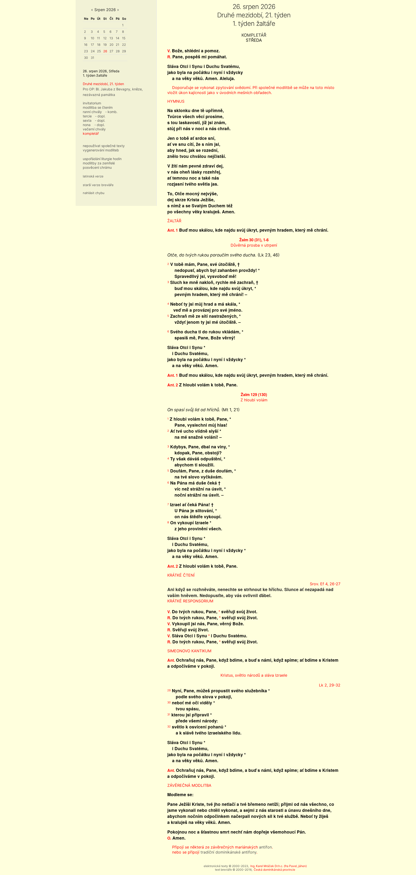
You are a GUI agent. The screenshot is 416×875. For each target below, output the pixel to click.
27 (111, 51)
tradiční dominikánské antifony (228, 852)
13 (111, 38)
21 (117, 45)
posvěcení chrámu (97, 167)
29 (124, 51)
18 (98, 45)
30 (86, 58)
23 (86, 51)
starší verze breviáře (98, 185)
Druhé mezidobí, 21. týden (103, 84)
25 (99, 51)
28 (118, 51)
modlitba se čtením (98, 107)
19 (105, 45)
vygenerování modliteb (101, 150)
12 (105, 38)
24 (93, 51)
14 (117, 38)
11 (98, 38)
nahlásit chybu (93, 193)
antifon (265, 847)
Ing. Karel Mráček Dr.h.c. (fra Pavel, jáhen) (278, 866)
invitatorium (92, 103)
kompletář (91, 133)
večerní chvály (94, 129)
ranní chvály (92, 112)
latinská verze (93, 176)
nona (87, 125)
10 (92, 38)
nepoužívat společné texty (104, 146)
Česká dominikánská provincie (274, 869)
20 (111, 45)
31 (92, 58)
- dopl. (100, 116)
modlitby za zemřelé (99, 163)
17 (92, 45)
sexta (87, 120)
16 (85, 45)
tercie (87, 116)
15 (123, 38)
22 (124, 45)
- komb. (111, 112)
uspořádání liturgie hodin (102, 159)
